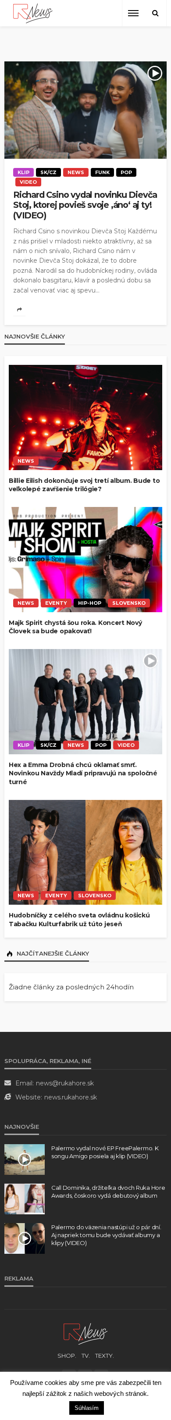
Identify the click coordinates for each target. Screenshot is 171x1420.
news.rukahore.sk (70, 1097)
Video (28, 182)
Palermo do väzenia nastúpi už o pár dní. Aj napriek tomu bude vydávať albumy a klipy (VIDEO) (106, 1235)
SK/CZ (48, 172)
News (76, 172)
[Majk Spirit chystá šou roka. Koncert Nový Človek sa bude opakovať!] (85, 559)
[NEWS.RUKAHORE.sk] (32, 13)
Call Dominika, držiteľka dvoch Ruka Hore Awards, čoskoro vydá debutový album (108, 1191)
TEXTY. (104, 1355)
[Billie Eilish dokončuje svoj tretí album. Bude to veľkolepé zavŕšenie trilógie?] (85, 417)
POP (126, 172)
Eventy (56, 603)
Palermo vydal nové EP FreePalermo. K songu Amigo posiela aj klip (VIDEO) (105, 1152)
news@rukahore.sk (65, 1083)
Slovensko (129, 603)
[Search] (155, 13)
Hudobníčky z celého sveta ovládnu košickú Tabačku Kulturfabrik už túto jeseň (79, 919)
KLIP (23, 172)
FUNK (102, 172)
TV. (86, 1355)
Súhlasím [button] (87, 1408)
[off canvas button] (133, 13)
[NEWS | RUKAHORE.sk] (85, 1333)
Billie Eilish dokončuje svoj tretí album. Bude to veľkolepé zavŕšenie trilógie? (84, 485)
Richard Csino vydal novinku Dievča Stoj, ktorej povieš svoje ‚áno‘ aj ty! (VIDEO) (85, 205)
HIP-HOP (89, 603)
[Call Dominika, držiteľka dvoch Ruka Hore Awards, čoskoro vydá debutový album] (24, 1199)
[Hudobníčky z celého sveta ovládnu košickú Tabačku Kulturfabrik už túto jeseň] (85, 852)
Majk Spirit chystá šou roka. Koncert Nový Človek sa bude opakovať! (75, 627)
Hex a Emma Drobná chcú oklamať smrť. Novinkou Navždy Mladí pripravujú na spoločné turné (83, 773)
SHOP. (66, 1355)
